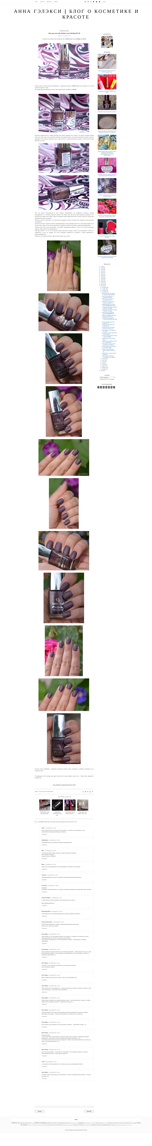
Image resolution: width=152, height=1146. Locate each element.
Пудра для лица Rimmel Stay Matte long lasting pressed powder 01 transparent (107, 131)
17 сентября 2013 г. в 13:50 (50, 850)
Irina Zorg (44, 885)
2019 (102, 277)
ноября (104, 289)
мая (103, 363)
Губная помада (40, 1123)
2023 (102, 271)
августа (104, 358)
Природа (98, 1123)
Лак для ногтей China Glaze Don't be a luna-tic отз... (108, 328)
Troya (43, 1061)
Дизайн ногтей (50, 1123)
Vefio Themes (83, 1130)
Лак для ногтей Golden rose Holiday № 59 (108, 322)
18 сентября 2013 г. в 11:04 (54, 1010)
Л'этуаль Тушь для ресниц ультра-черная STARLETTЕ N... (108, 350)
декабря (104, 287)
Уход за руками (47, 1125)
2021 (102, 274)
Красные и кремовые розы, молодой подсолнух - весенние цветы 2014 (107, 216)
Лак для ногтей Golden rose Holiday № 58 (108, 325)
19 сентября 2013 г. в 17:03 (54, 1072)
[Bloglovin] (93, 1)
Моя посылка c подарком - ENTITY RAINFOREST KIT (108, 313)
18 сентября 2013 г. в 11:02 (54, 985)
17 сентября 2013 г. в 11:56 (50, 828)
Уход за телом (56, 1125)
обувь (116, 1125)
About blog (49, 1)
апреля (104, 364)
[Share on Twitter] (85, 792)
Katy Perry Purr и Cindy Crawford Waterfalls (109, 354)
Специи (105, 1123)
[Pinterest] (91, 1)
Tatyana (44, 875)
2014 (102, 284)
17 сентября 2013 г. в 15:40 (52, 875)
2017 (102, 280)
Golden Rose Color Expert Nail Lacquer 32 (107, 111)
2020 (102, 275)
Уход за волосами (124, 1123)
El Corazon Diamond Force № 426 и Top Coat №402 (109, 336)
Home (36, 1)
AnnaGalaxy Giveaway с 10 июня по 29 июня (107, 92)
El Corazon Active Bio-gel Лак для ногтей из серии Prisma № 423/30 (107, 257)
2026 (102, 266)
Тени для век (115, 1123)
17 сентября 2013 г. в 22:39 (56, 911)
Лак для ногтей (64, 30)
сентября (104, 292)
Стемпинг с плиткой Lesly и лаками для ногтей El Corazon (107, 195)
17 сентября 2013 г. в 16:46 (52, 885)
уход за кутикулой (128, 1125)
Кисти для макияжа (59, 1123)
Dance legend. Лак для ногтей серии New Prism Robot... (108, 344)
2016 (102, 281)
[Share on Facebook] (83, 792)
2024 (102, 269)
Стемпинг (109, 1123)
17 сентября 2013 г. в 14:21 (50, 864)
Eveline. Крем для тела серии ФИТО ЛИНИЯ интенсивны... (109, 305)
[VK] (85, 1)
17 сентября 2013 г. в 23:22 (58, 922)
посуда (123, 1125)
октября (104, 290)
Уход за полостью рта (39, 1125)
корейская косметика (96, 1125)
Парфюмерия (81, 1123)
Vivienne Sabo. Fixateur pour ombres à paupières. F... (108, 302)
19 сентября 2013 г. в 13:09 (54, 1049)
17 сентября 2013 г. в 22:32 (56, 897)
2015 (102, 283)
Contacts (56, 1)
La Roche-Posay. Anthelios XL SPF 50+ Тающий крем (109, 341)
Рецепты (102, 1123)
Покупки (93, 1123)
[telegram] (99, 1)
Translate (111, 379)
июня (103, 361)
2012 (102, 370)
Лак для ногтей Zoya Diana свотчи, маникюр (107, 236)
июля (103, 360)
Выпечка (32, 1123)
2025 (102, 268)
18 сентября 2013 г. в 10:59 (54, 934)
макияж (113, 1125)
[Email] (96, 1)
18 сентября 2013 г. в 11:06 (54, 1032)
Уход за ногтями (31, 1125)
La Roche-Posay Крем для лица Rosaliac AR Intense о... (109, 316)
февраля (104, 367)
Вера (43, 864)
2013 (102, 286)
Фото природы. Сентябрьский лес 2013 (109, 330)
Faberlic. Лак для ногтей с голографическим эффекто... (109, 356)
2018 (102, 278)
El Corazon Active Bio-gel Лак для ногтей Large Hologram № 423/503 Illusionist (107, 175)
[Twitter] (88, 1)
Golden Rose (50, 791)
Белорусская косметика (24, 1123)
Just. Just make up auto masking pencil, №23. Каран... (109, 347)
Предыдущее (89, 1111)
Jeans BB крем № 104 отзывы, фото (108, 339)
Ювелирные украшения (68, 1125)
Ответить (44, 834)
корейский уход (107, 1125)
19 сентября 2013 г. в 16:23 (50, 1061)
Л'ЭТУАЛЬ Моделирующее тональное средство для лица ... (109, 319)
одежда (119, 1125)
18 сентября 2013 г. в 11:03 (54, 997)
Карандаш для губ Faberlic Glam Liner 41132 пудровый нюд (107, 71)
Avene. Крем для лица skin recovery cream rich (108, 299)
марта (103, 366)
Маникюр (67, 1123)
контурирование (87, 1125)
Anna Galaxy (45, 934)
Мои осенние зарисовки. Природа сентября (107, 296)
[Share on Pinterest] (88, 792)
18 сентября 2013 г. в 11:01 (54, 949)
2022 (102, 272)
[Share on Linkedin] (90, 792)
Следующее (40, 1111)
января (104, 369)
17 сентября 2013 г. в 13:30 (54, 840)
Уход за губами (133, 1123)
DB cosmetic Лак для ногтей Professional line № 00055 (108, 294)
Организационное (74, 1123)
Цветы (61, 1125)
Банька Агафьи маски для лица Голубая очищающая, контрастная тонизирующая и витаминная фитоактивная (107, 153)
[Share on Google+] (93, 792)
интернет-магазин (78, 1125)
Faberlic (14, 1123)
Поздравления (88, 1123)
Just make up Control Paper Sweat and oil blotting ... (109, 333)
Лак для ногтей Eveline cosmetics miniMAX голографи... (109, 307)
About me (42, 1)
